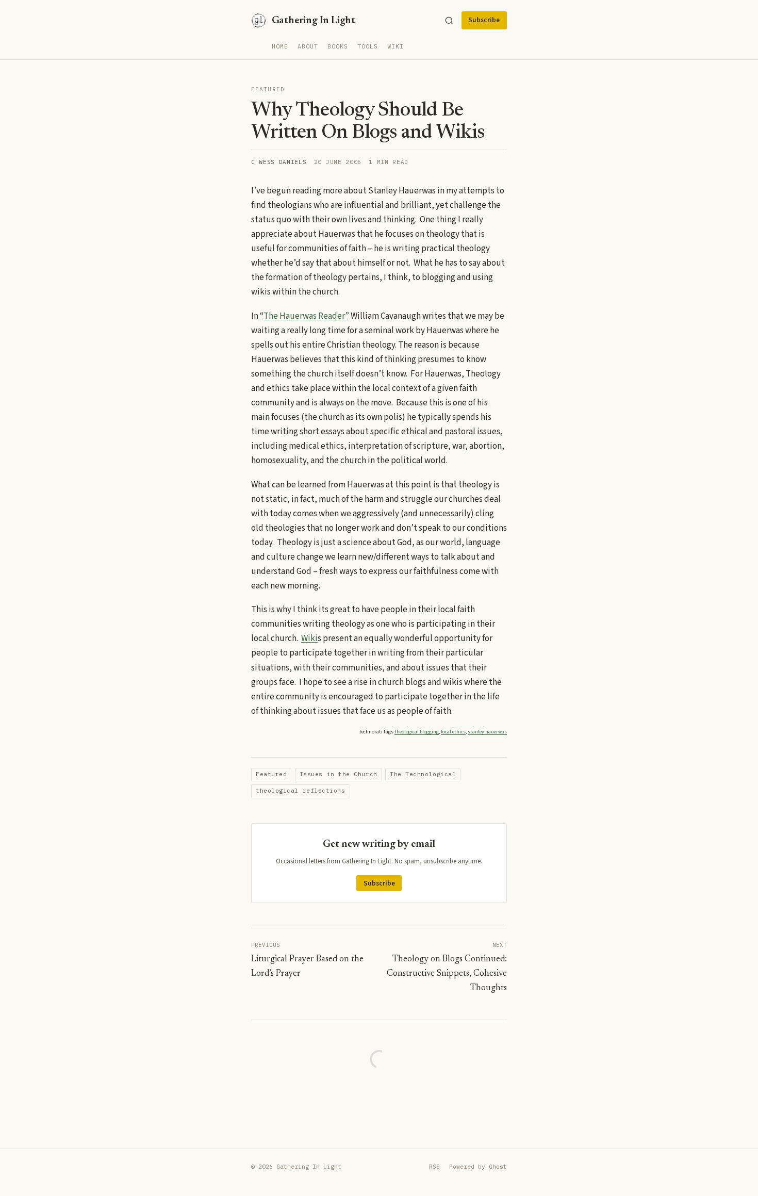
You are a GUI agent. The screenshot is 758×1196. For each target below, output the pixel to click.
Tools (367, 46)
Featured (268, 89)
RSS (434, 1166)
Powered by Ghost (478, 1166)
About (308, 46)
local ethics (453, 731)
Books (337, 46)
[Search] (449, 20)
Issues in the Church (338, 774)
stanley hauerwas (487, 731)
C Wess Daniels (278, 162)
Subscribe (484, 20)
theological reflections (300, 790)
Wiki (395, 46)
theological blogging (416, 731)
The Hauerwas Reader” (306, 316)
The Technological (423, 774)
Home (280, 46)
